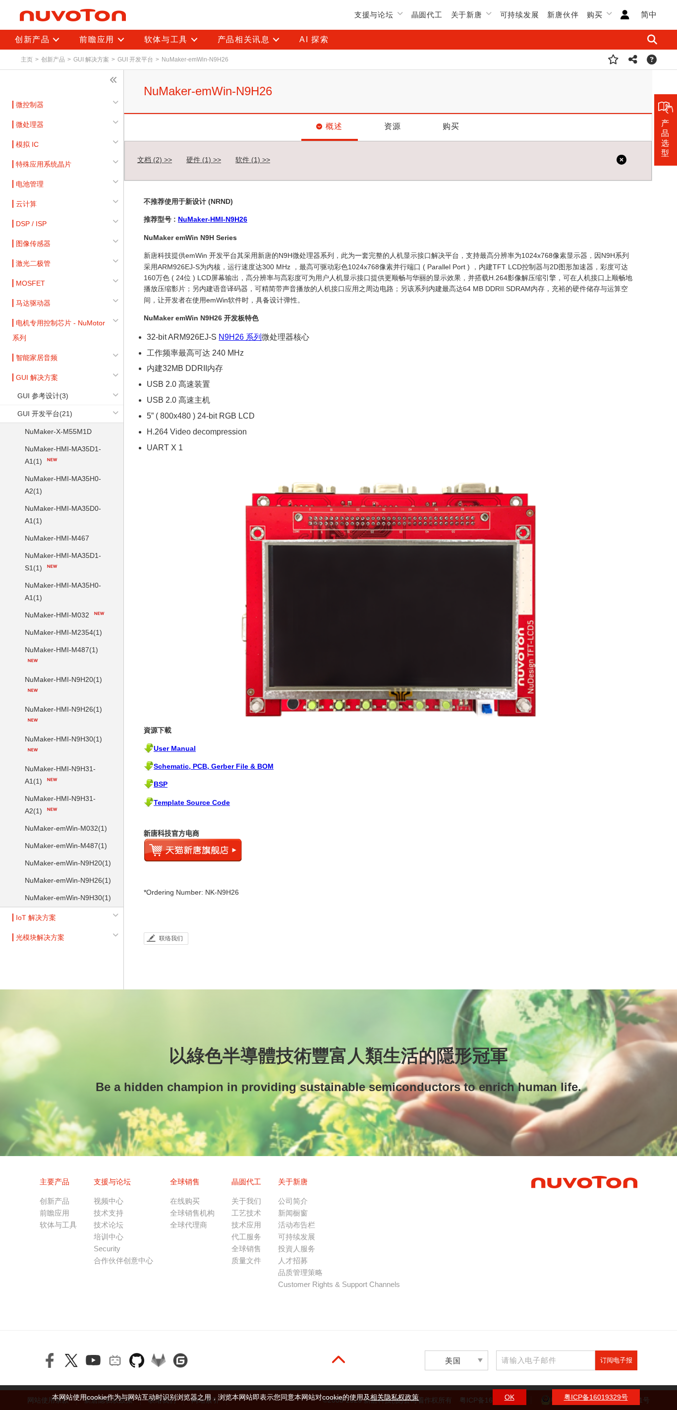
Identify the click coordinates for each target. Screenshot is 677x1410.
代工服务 (246, 1236)
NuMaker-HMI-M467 (57, 538)
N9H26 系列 (240, 337)
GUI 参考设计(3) (42, 396)
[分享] (633, 59)
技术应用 (246, 1225)
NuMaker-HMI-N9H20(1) (63, 679)
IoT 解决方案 (36, 917)
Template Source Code (192, 802)
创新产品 (53, 59)
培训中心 (108, 1236)
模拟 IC (27, 144)
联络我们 (171, 938)
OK (509, 1397)
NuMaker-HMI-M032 (58, 615)
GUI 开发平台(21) (44, 414)
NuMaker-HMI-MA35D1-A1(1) (63, 455)
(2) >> (154, 159)
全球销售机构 (192, 1213)
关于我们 (246, 1201)
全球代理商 (188, 1225)
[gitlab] (158, 1360)
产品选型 (665, 138)
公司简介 (293, 1201)
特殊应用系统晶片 (43, 164)
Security (107, 1248)
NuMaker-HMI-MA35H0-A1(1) (63, 591)
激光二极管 (33, 263)
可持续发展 (519, 14)
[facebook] (49, 1360)
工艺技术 (246, 1213)
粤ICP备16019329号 (596, 1397)
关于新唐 (466, 14)
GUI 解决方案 (91, 59)
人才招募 (293, 1260)
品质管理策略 (300, 1272)
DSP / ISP (31, 224)
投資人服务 (296, 1248)
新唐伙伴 (562, 14)
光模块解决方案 (40, 937)
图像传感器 (33, 243)
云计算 (26, 204)
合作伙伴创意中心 (123, 1260)
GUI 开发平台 (135, 59)
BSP (161, 784)
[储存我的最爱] (614, 59)
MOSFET (30, 283)
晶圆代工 (427, 14)
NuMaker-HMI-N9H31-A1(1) (60, 775)
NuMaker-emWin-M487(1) (66, 846)
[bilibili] (115, 1360)
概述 (334, 126)
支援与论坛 (374, 14)
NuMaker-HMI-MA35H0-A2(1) (63, 485)
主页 (27, 59)
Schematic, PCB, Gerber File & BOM (214, 766)
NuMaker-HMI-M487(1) (61, 650)
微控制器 (30, 105)
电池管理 (30, 184)
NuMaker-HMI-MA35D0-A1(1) (63, 514)
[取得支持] (652, 59)
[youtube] (93, 1360)
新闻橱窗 (293, 1213)
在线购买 (185, 1201)
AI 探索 (314, 39)
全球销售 (246, 1248)
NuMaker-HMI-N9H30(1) (63, 739)
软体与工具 (58, 1225)
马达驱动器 (33, 303)
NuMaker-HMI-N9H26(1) (63, 709)
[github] (136, 1360)
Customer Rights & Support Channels (339, 1284)
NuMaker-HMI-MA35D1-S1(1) (63, 562)
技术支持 (108, 1213)
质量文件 (246, 1260)
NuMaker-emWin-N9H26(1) (68, 880)
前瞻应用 (54, 1213)
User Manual (175, 748)
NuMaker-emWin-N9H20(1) (68, 863)
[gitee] (180, 1360)
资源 (392, 126)
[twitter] (71, 1360)
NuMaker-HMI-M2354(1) (63, 632)
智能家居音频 (36, 358)
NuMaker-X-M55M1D (58, 431)
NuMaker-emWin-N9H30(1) (68, 898)
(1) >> (203, 159)
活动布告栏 (296, 1225)
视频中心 (108, 1201)
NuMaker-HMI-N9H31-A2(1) (60, 805)
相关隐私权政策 (394, 1397)
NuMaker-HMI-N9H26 (212, 219)
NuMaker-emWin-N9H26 (195, 59)
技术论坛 (108, 1225)
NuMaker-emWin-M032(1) (66, 828)
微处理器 (30, 124)
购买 (595, 14)
